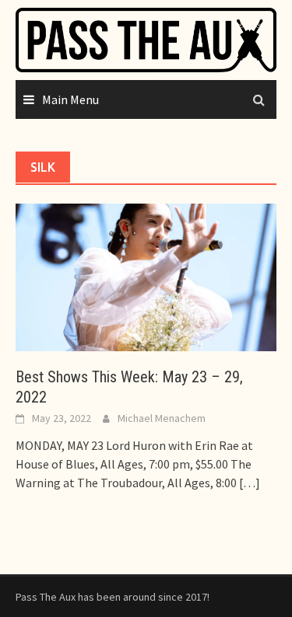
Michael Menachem (162, 418)
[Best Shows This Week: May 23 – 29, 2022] (146, 276)
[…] (248, 482)
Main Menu (70, 99)
